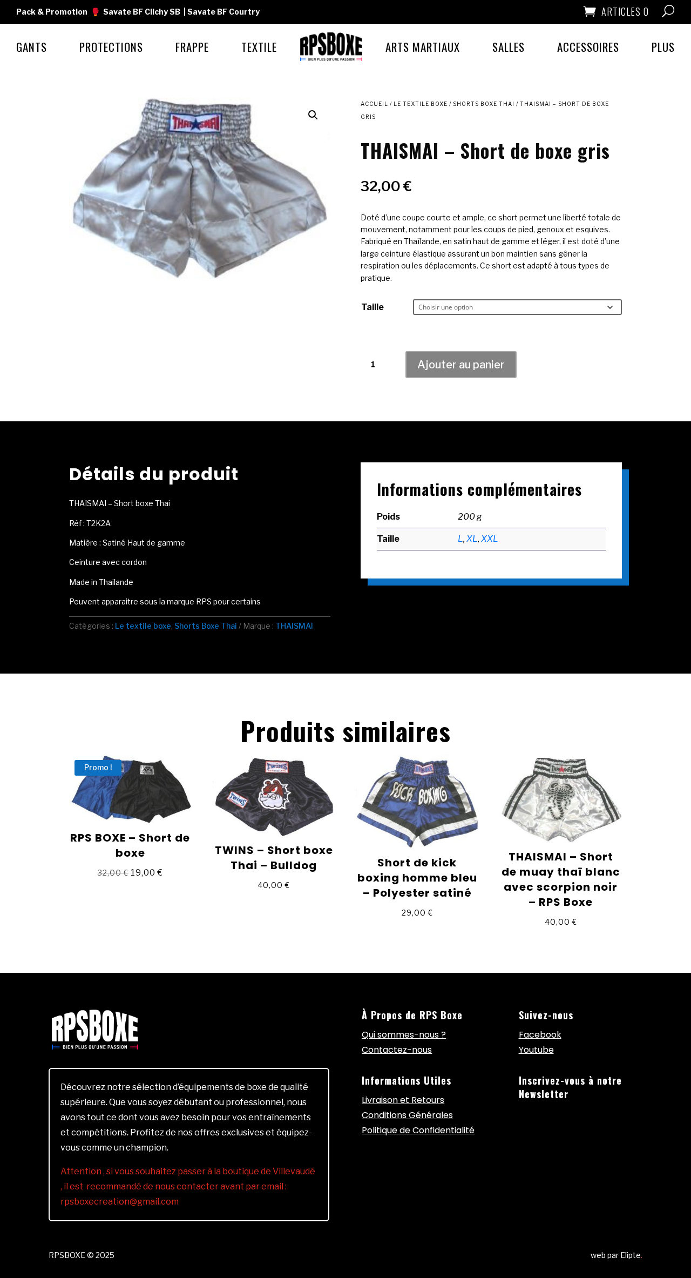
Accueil (374, 103)
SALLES (508, 46)
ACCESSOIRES (588, 46)
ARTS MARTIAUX (422, 46)
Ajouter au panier (461, 364)
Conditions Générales (407, 1115)
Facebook (540, 1034)
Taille (372, 307)
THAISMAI (294, 625)
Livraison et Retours (403, 1100)
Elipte (631, 1255)
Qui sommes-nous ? (404, 1034)
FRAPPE (192, 46)
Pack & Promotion (51, 11)
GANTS (31, 46)
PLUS (663, 46)
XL (472, 539)
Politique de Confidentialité (418, 1130)
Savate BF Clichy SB (141, 11)
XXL (489, 539)
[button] (313, 115)
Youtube (536, 1050)
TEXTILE (259, 46)
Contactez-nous (397, 1050)
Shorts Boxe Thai (483, 103)
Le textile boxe (421, 103)
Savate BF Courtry (223, 11)
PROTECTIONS (111, 46)
